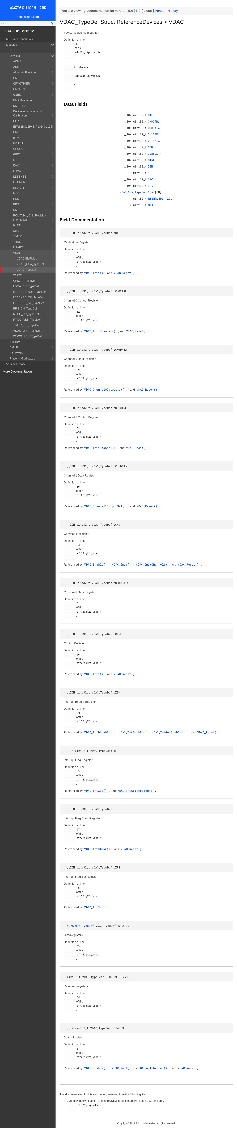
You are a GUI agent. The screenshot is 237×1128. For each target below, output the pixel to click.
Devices (15, 55)
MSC (16, 193)
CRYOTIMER (21, 83)
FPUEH (18, 143)
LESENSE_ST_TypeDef (28, 303)
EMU (16, 132)
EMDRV (15, 341)
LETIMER (19, 182)
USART (18, 247)
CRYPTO (19, 89)
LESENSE (19, 176)
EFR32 (17, 121)
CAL (150, 115)
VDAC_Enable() (96, 564)
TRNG (17, 241)
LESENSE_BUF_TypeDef (29, 291)
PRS (16, 204)
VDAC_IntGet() (96, 790)
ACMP (17, 61)
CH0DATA (154, 128)
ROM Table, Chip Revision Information (29, 217)
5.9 (139, 10)
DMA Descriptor (23, 100)
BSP (12, 50)
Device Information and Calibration (27, 113)
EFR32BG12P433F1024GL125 (32, 126)
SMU (16, 230)
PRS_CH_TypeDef (25, 308)
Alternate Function (24, 72)
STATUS (153, 205)
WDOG (17, 275)
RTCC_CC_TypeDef (26, 314)
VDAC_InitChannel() (100, 331)
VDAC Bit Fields (27, 258)
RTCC (17, 225)
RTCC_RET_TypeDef (26, 319)
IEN (150, 166)
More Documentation (17, 371)
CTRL (151, 160)
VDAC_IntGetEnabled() (170, 732)
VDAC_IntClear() (98, 849)
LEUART (18, 187)
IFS (150, 185)
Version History (15, 364)
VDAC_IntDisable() (99, 732)
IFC (150, 179)
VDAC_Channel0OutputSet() (106, 389)
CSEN (17, 94)
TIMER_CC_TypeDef (26, 325)
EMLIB (14, 347)
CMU (16, 78)
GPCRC (18, 148)
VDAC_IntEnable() (133, 732)
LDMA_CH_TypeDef (26, 286)
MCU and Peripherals (19, 39)
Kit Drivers (16, 353)
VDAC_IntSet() (96, 907)
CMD (150, 147)
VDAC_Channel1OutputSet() (106, 506)
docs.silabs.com (28, 17)
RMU (16, 209)
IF (149, 173)
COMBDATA (154, 153)
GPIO (16, 154)
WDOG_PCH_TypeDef (27, 336)
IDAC (16, 165)
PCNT (17, 198)
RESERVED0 (156, 198)
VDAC (17, 253)
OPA (151, 192)
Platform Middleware (22, 358)
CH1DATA (154, 141)
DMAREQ (19, 105)
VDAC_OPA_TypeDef (30, 264)
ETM (16, 137)
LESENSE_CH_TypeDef (28, 297)
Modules (11, 44)
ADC (16, 66)
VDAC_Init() (94, 273)
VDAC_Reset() (125, 273)
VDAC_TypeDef (27, 269)
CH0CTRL (154, 121)
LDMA (17, 171)
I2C (15, 159)
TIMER (17, 236)
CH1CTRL (154, 134)
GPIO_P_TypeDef (24, 280)
